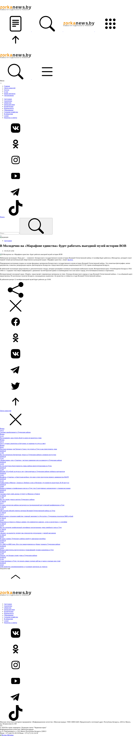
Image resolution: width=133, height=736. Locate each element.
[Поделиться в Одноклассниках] (66, 338)
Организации (9, 95)
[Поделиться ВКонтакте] (66, 354)
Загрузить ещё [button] (5, 568)
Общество (7, 103)
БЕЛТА (70, 260)
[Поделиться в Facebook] (66, 322)
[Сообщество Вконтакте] (66, 128)
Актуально (8, 99)
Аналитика (8, 101)
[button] (16, 31)
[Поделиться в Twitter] (66, 386)
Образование (8, 110)
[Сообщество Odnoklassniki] (66, 144)
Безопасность (9, 108)
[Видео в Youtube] (66, 176)
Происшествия (9, 104)
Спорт (6, 116)
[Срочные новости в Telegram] (66, 192)
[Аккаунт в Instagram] (66, 160)
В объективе (8, 114)
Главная (7, 86)
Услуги (6, 90)
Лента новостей (9, 88)
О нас (6, 92)
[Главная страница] (79, 31)
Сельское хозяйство (11, 112)
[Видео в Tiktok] (66, 208)
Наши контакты (9, 93)
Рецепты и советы (10, 118)
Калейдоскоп (8, 106)
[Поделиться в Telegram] (66, 370)
